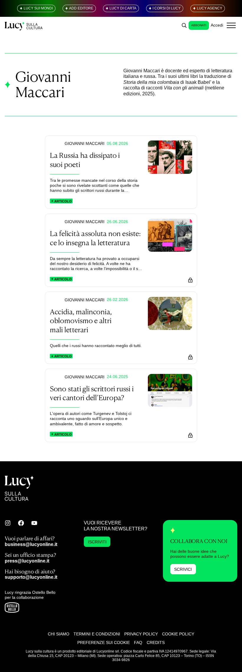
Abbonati (198, 25)
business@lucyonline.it (31, 544)
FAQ (138, 642)
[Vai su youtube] (34, 523)
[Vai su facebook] (21, 523)
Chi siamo (58, 634)
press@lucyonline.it (27, 560)
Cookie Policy (178, 634)
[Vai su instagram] (8, 523)
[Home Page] (24, 25)
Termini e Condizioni (96, 634)
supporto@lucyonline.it (31, 577)
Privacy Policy (141, 634)
